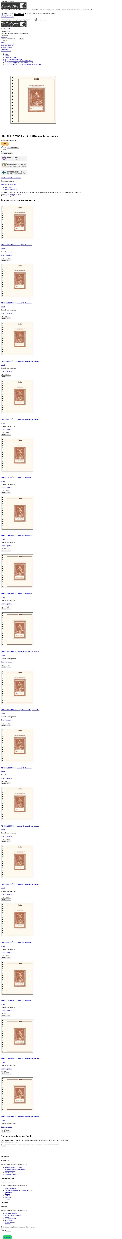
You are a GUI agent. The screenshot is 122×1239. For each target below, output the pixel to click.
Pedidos (7, 1217)
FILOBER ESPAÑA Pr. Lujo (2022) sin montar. (16, 942)
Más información (7, 15)
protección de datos (17, 1153)
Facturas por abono (10, 1218)
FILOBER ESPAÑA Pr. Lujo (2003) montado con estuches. (20, 826)
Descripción (8, 187)
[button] (61, 28)
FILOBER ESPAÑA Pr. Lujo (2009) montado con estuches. (20, 884)
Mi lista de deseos (10, 1222)
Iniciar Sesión (9, 17)
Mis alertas (8, 1224)
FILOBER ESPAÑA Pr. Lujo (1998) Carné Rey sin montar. (20, 710)
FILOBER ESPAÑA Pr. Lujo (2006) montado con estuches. (20, 1116)
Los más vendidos (10, 1171)
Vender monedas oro (11, 1174)
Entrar (2, 255)
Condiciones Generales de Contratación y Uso (18, 1190)
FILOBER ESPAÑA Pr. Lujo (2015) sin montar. (16, 477)
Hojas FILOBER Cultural (13, 194)
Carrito (3, 17)
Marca (3, 194)
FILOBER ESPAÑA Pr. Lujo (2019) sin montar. (16, 245)
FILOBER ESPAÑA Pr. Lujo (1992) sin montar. (16, 535)
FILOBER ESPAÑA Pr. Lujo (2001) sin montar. (16, 768)
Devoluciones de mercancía (13, 1215)
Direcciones (8, 1220)
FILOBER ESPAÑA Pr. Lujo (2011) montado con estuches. (20, 652)
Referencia (4, 196)
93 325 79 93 (42, 20)
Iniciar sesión (5, 184)
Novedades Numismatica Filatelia (15, 1169)
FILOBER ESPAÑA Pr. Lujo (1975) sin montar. (16, 1000)
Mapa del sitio (9, 1172)
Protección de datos (10, 1189)
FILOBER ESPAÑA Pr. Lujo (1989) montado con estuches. (20, 361)
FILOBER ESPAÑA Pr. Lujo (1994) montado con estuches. (20, 419)
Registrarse (13, 184)
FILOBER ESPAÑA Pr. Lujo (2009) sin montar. (16, 303)
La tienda (7, 1199)
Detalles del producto (11, 189)
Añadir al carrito (7, 153)
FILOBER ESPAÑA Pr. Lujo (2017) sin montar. (16, 593)
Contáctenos (8, 1197)
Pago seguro (8, 1192)
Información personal (11, 1213)
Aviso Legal (8, 1195)
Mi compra (4, 37)
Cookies (7, 1194)
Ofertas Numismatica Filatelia (13, 1167)
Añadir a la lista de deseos (11, 178)
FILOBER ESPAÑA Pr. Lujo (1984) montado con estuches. (20, 1058)
